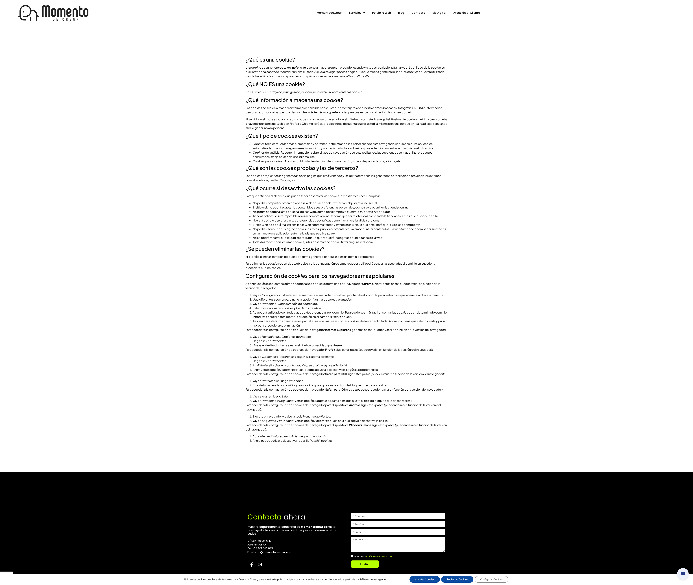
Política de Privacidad (379, 556)
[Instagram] (260, 564)
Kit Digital (439, 13)
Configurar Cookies (491, 579)
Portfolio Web (381, 13)
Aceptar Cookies (424, 579)
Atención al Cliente (466, 13)
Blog (401, 13)
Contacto (418, 13)
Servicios (355, 13)
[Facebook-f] (251, 564)
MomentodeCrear (329, 13)
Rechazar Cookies (457, 579)
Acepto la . (373, 556)
